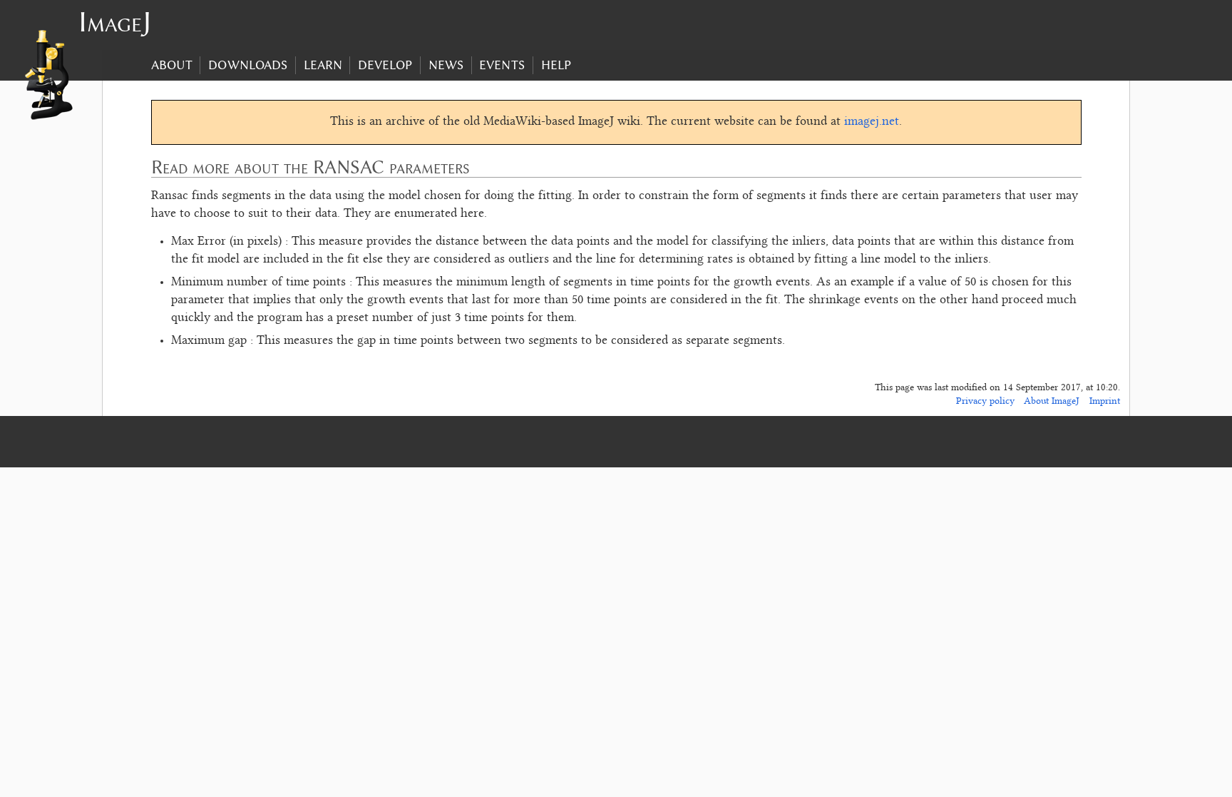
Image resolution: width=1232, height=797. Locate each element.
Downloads (247, 65)
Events (502, 65)
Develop (385, 65)
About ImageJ (1051, 401)
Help (556, 65)
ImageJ (114, 22)
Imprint (1104, 401)
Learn (323, 65)
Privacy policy (985, 401)
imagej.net (871, 122)
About (171, 65)
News (445, 65)
